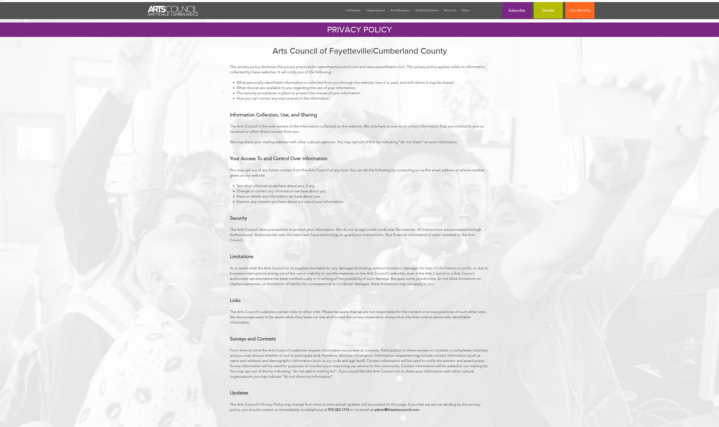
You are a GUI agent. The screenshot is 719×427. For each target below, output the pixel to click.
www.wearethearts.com (385, 66)
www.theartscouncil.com (338, 66)
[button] (400, 10)
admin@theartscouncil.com (396, 409)
